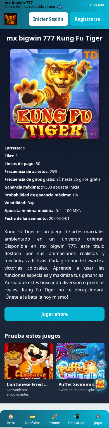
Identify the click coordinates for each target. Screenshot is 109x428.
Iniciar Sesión (48, 19)
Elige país (97, 4)
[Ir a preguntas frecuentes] (101, 364)
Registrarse (87, 19)
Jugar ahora (54, 314)
